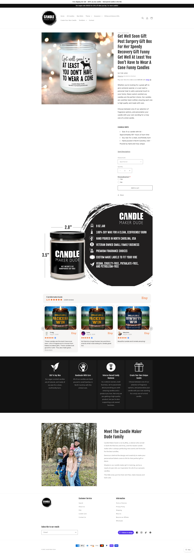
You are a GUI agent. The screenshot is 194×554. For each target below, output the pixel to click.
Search (81, 503)
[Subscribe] (75, 532)
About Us (82, 507)
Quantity (120, 167)
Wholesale (119, 521)
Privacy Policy (120, 507)
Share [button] (122, 195)
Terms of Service (121, 503)
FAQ (80, 510)
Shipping (120, 76)
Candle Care (83, 514)
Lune (51, 332)
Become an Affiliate (122, 517)
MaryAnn (89, 332)
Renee (125, 332)
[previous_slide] (43, 329)
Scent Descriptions (124, 151)
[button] (88, 16)
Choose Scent (121, 158)
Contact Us (82, 517)
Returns (118, 514)
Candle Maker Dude (51, 549)
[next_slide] (151, 329)
